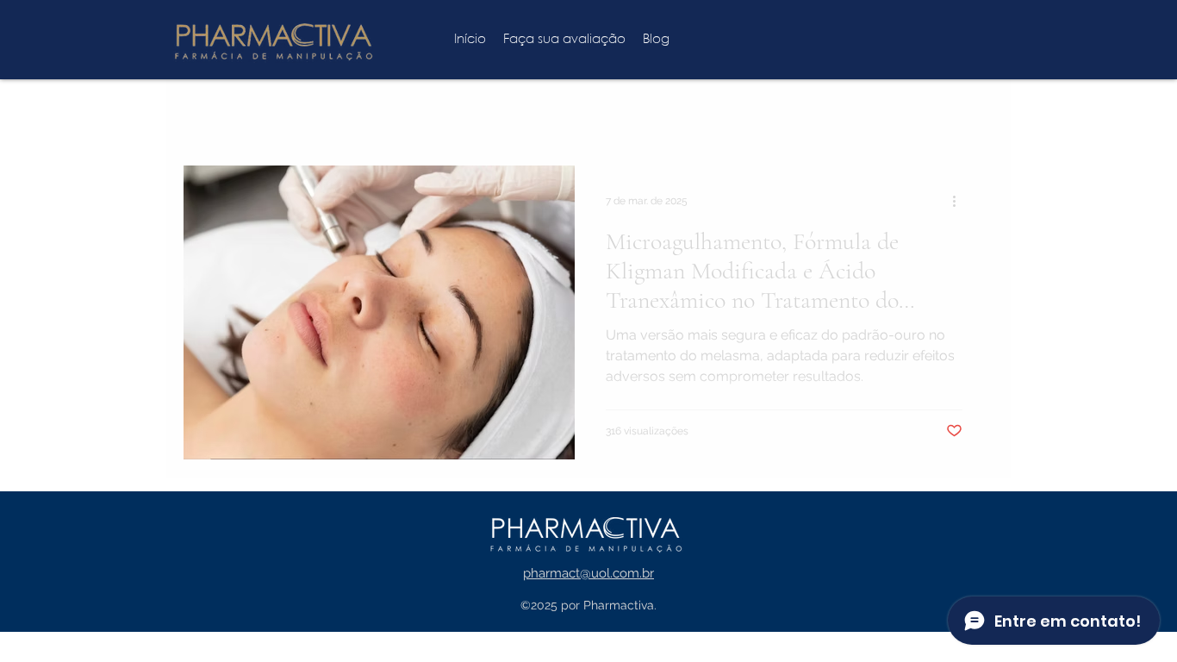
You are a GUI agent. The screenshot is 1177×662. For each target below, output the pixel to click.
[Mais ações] (960, 200)
